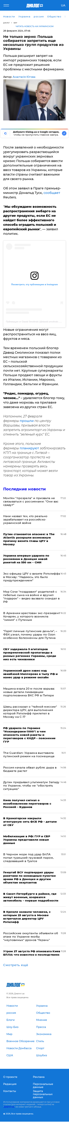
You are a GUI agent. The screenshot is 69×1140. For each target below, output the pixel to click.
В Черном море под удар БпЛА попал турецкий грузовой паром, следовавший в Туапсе (28, 858)
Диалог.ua (9, 1107)
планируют (30, 448)
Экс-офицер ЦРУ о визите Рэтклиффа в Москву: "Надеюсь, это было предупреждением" (31, 577)
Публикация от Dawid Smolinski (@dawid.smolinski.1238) (35, 321)
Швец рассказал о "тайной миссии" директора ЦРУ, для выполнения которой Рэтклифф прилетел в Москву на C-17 (30, 711)
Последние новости (24, 489)
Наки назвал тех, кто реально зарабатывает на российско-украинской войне (25, 520)
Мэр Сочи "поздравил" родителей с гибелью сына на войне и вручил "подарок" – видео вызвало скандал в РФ (31, 596)
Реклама (38, 1076)
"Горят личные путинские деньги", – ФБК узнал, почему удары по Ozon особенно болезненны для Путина (30, 634)
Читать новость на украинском (35, 26)
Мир (15, 23)
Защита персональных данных (43, 1094)
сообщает (51, 193)
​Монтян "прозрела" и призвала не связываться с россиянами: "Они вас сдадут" (31, 501)
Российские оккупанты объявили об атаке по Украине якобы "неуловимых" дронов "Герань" (30, 937)
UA (63, 5)
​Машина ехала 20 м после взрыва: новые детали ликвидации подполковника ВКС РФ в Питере (29, 692)
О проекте (10, 1076)
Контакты (9, 1091)
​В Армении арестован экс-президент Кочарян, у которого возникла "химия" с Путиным (31, 616)
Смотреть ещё (15, 965)
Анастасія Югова (24, 76)
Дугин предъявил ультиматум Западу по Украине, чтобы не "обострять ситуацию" (31, 786)
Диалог (6, 23)
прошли (27, 421)
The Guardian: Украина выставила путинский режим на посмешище (29, 754)
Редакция (10, 1084)
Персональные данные (43, 1086)
